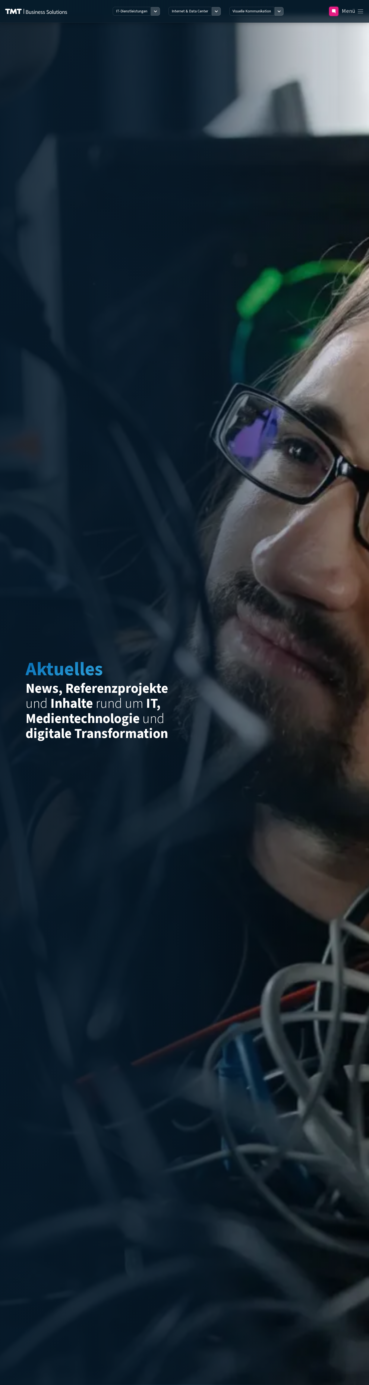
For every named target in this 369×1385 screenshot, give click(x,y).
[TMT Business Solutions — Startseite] (36, 11)
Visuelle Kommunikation (252, 11)
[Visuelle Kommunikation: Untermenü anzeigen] (279, 11)
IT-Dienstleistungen (131, 11)
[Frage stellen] (333, 11)
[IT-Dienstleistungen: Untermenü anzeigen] (155, 11)
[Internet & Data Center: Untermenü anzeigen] (216, 11)
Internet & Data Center (190, 11)
